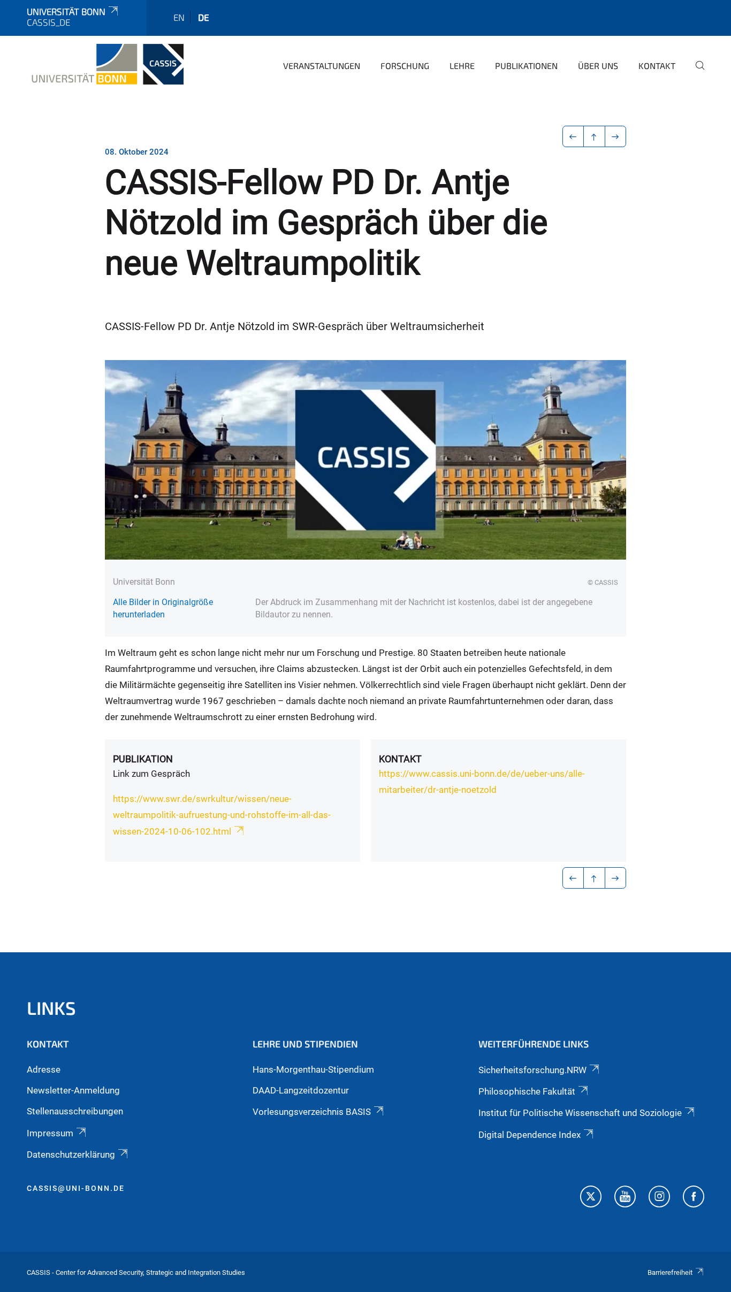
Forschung (404, 65)
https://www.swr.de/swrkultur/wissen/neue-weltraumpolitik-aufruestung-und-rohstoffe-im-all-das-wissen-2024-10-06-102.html (222, 815)
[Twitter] (590, 1197)
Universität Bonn (66, 11)
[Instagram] (659, 1197)
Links (51, 1008)
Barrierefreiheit (670, 1272)
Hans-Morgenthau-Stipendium (313, 1069)
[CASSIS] (105, 64)
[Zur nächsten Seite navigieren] (616, 136)
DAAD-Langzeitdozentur (301, 1090)
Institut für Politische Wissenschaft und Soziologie (580, 1112)
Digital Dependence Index (529, 1134)
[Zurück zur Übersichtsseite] (594, 136)
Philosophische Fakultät (526, 1091)
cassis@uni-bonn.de (76, 1188)
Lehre (462, 65)
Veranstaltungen (321, 65)
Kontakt (656, 65)
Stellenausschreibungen (75, 1111)
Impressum (50, 1133)
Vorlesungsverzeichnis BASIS (312, 1111)
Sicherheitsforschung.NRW (532, 1070)
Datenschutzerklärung (71, 1154)
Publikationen (526, 65)
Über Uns (598, 65)
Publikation (143, 759)
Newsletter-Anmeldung (73, 1090)
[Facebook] (693, 1197)
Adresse (43, 1069)
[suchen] (695, 73)
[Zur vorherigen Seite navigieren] (573, 136)
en (179, 17)
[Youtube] (625, 1197)
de (203, 17)
